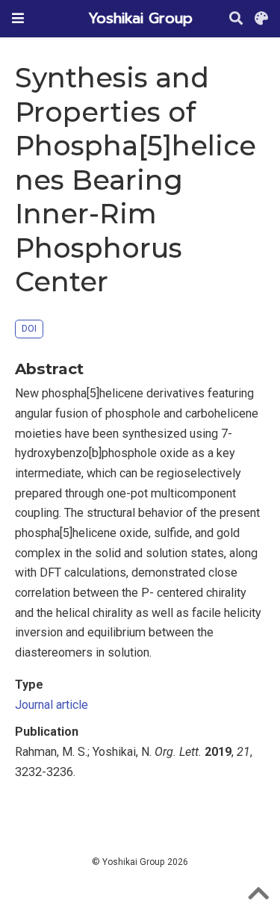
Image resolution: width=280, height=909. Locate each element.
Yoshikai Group (140, 18)
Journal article (51, 705)
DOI (29, 328)
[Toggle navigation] (18, 18)
